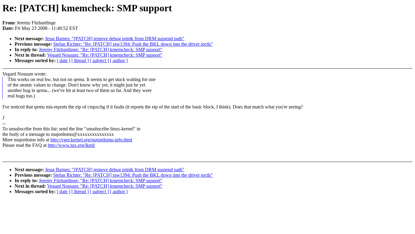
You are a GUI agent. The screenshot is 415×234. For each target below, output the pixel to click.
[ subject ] (99, 60)
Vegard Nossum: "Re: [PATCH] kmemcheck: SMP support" (105, 55)
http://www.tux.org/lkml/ (71, 145)
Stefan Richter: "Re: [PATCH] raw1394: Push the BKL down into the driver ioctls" (133, 44)
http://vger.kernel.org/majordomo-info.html (91, 139)
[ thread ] (80, 60)
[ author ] (119, 60)
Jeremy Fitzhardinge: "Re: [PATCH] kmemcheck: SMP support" (101, 49)
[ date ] (63, 60)
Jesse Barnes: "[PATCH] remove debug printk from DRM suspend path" (114, 38)
